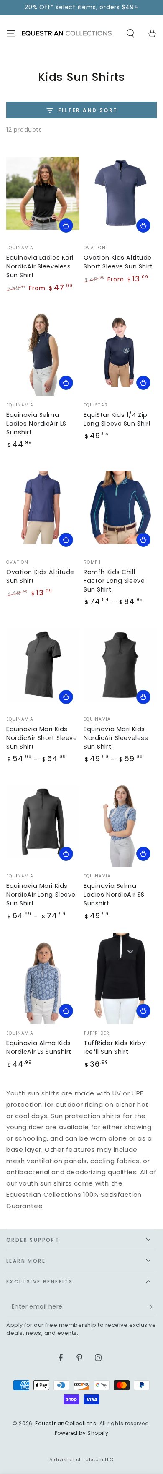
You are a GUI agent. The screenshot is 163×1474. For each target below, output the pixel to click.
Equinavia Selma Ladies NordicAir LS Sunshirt (36, 423)
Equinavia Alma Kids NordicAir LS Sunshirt (38, 1047)
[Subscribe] (152, 1307)
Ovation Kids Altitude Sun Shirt (40, 576)
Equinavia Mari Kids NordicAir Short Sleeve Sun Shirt (41, 738)
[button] (130, 33)
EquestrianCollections (66, 1423)
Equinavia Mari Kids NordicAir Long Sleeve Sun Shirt (41, 894)
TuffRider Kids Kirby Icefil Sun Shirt (114, 1047)
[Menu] (11, 33)
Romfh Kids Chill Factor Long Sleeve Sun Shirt (114, 581)
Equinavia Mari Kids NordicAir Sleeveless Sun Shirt (116, 738)
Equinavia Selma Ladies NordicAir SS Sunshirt (114, 894)
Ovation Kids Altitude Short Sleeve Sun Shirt (118, 262)
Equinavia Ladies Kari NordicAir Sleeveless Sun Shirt (40, 266)
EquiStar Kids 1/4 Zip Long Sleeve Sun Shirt (117, 419)
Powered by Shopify (82, 1433)
